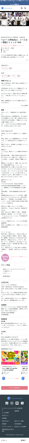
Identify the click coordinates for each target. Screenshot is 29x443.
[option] (14, 23)
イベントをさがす (14, 388)
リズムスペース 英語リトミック (12, 45)
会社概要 (4, 418)
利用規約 (4, 424)
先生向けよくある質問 (20, 427)
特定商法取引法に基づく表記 (8, 430)
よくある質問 (5, 413)
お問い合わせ (5, 421)
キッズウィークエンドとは (8, 409)
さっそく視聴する (14, 4)
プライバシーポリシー (7, 427)
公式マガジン (5, 416)
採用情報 (17, 411)
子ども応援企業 (18, 408)
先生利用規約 (18, 424)
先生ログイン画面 (19, 421)
